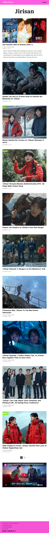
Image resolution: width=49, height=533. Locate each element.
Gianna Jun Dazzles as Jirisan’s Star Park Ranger (23, 227)
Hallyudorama (8, 450)
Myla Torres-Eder (9, 47)
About (7, 523)
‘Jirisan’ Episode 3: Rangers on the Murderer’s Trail (23, 269)
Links (18, 523)
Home (3, 523)
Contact (10, 523)
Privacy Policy (5, 528)
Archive (14, 523)
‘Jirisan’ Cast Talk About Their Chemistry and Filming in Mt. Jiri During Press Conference (21, 401)
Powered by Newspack (7, 527)
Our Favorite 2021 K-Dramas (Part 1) (17, 44)
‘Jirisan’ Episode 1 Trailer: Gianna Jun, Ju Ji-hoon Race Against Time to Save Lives (23, 356)
